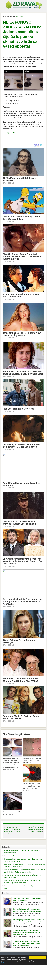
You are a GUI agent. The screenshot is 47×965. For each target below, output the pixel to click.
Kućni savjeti (19, 16)
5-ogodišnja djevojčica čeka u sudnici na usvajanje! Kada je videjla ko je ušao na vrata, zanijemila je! (27, 933)
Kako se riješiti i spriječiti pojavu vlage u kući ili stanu (22, 856)
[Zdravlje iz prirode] (23, 9)
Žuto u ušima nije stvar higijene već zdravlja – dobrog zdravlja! (35, 829)
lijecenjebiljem (12, 133)
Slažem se (37, 958)
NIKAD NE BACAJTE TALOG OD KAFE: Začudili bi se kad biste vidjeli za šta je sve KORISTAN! (31, 787)
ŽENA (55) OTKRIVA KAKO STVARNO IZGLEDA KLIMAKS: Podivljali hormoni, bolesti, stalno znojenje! (26, 943)
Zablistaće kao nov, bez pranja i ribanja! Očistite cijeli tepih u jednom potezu (32, 760)
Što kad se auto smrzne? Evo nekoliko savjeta (12, 813)
